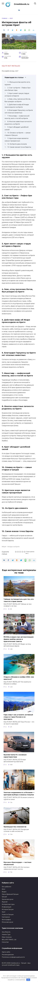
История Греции (7, 909)
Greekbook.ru (21, 4)
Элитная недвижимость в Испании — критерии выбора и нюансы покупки (19, 794)
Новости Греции (7, 914)
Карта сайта (6, 952)
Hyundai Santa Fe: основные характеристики (15, 756)
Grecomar (5, 942)
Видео (4, 892)
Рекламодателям (8, 954)
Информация (6, 907)
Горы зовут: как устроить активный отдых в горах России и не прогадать (18, 717)
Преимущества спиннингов (15, 827)
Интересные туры (8, 904)
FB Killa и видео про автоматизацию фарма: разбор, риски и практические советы (19, 639)
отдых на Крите (13, 546)
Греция (4, 897)
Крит (4, 546)
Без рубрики (6, 886)
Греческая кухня (7, 899)
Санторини (6, 917)
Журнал (4, 902)
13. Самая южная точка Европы (19, 147)
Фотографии (6, 919)
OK (28, 979)
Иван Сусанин (7, 937)
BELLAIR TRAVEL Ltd (9, 939)
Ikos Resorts (6, 932)
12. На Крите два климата (17, 144)
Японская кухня (7, 922)
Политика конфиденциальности (13, 957)
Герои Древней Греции (10, 894)
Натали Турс (6, 934)
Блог (3, 889)
